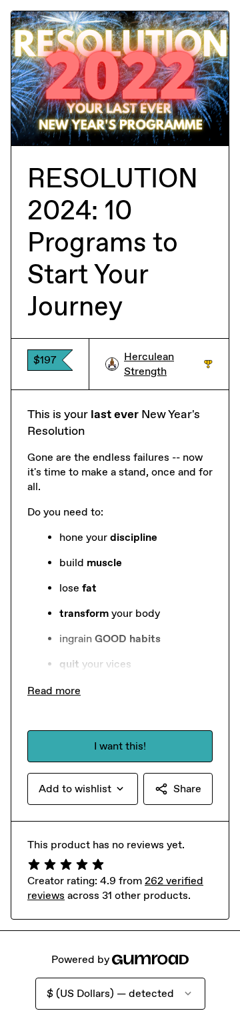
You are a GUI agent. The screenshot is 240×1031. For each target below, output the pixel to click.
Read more (54, 690)
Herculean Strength (168, 363)
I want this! (120, 746)
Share (187, 788)
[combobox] (82, 789)
